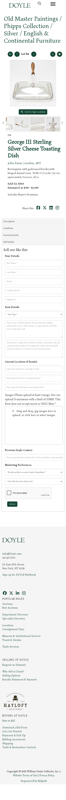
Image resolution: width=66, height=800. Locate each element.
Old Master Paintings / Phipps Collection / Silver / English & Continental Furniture (33, 29)
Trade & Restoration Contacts (19, 747)
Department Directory (15, 614)
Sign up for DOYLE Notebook (19, 574)
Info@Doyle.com (11, 553)
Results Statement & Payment (19, 679)
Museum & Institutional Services (21, 636)
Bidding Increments (13, 739)
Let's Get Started (11, 731)
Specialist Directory (13, 618)
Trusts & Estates (11, 640)
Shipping (7, 743)
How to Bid (8, 720)
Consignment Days (13, 629)
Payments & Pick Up (14, 735)
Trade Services (10, 646)
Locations (7, 625)
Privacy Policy (46, 775)
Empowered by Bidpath (34, 781)
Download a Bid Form (14, 727)
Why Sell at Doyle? (13, 671)
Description (9, 221)
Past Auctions (10, 607)
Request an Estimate (14, 664)
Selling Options (11, 675)
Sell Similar (8, 242)
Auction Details (11, 235)
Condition (8, 228)
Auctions (7, 604)
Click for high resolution (34, 112)
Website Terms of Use (25, 775)
